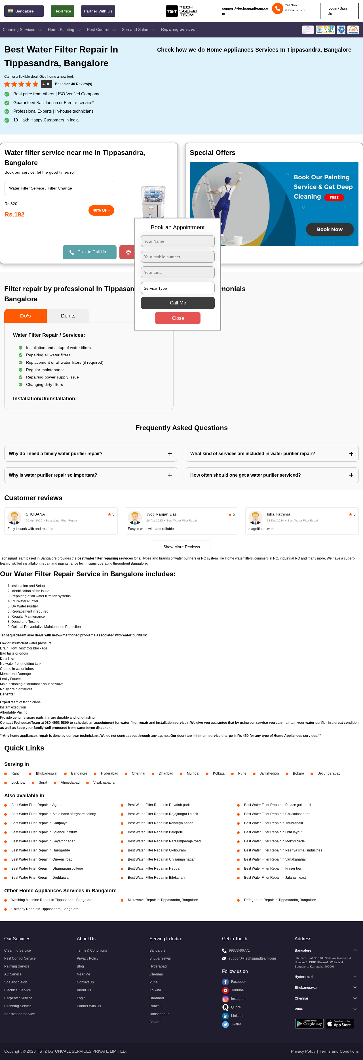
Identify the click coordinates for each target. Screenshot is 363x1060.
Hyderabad (109, 773)
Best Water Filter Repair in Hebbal (154, 868)
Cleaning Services (19, 29)
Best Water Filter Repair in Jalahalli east (275, 878)
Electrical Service (17, 990)
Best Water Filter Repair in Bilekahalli (156, 878)
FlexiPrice (62, 11)
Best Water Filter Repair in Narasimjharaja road (164, 841)
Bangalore (79, 773)
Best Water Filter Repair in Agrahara (39, 805)
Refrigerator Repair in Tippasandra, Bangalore (280, 900)
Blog (80, 966)
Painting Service (16, 966)
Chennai (138, 773)
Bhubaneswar (47, 773)
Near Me (83, 974)
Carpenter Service (18, 998)
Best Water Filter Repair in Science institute (44, 832)
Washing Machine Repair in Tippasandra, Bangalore (51, 900)
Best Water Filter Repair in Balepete (155, 832)
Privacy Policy (87, 958)
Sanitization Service (19, 1014)
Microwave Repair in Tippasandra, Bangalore (163, 900)
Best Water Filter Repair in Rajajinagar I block (163, 814)
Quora (235, 1007)
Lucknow (18, 783)
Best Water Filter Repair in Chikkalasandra (277, 814)
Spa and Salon (135, 29)
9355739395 (295, 10)
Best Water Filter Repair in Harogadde (40, 850)
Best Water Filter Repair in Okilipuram (157, 850)
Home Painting (61, 29)
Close (178, 318)
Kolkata (219, 773)
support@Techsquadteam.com (252, 958)
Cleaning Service (17, 950)
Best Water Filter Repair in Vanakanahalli (275, 859)
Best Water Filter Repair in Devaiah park (159, 805)
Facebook (238, 982)
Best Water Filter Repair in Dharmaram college (47, 868)
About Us (84, 990)
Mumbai (193, 773)
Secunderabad (329, 773)
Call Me (178, 303)
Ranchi (16, 773)
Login (81, 998)
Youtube (237, 990)
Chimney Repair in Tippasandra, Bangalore (45, 909)
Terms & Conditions (92, 950)
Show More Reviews (181, 546)
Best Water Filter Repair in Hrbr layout (273, 832)
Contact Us (85, 982)
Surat (43, 783)
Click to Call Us (91, 251)
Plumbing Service (17, 1006)
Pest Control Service (20, 958)
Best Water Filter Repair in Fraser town (273, 868)
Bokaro (298, 773)
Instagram (238, 999)
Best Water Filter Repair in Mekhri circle (274, 841)
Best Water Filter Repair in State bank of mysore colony (53, 814)
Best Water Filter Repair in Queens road (42, 859)
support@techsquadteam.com (245, 11)
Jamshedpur (269, 773)
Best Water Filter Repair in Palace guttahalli (277, 805)
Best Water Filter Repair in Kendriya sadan (160, 823)
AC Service (13, 974)
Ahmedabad (70, 783)
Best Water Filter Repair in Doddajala (40, 878)
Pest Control (98, 29)
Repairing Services (178, 29)
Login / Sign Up (337, 11)
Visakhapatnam (105, 783)
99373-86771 (239, 950)
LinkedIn (237, 1016)
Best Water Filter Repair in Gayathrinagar (43, 841)
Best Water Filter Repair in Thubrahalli (273, 823)
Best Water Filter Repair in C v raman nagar (161, 859)
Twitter (235, 1024)
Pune (242, 773)
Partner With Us (98, 11)
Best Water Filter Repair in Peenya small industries (283, 850)
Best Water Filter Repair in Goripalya (39, 823)
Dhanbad (166, 773)
